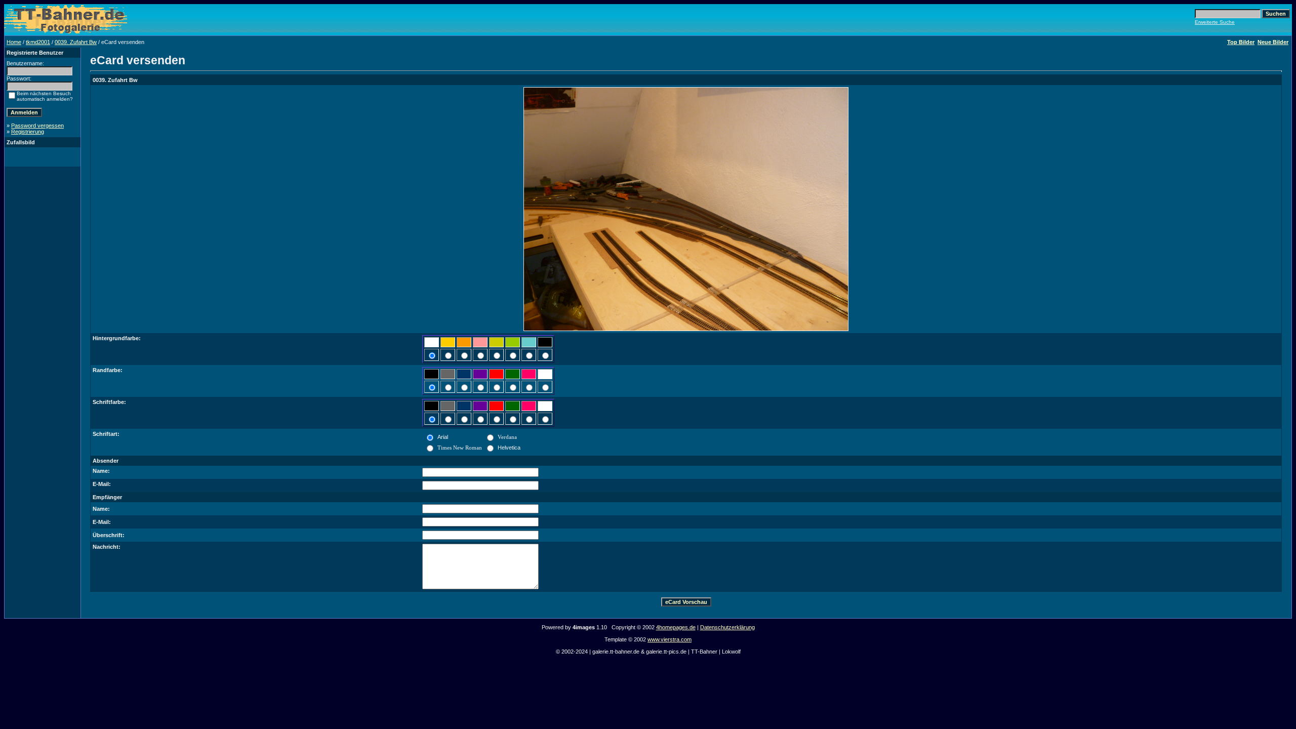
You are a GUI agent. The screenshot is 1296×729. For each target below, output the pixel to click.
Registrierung (27, 132)
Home (14, 42)
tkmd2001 (38, 42)
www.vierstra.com (669, 639)
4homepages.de (676, 627)
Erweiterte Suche (1215, 22)
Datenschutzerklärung (727, 627)
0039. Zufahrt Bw (76, 42)
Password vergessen (37, 126)
